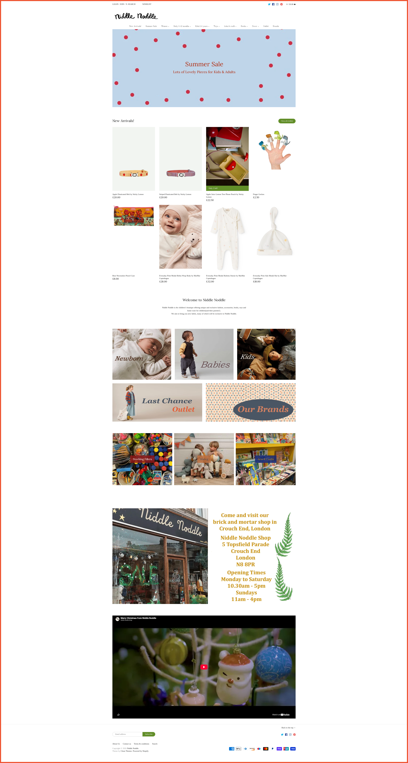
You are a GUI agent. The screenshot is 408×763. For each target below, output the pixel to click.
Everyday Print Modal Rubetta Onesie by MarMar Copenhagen (225, 277)
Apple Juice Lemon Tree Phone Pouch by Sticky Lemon (225, 195)
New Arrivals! (123, 120)
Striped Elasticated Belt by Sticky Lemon (175, 194)
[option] (204, 68)
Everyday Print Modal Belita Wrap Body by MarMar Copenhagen (179, 277)
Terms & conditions (141, 744)
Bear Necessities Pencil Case (123, 276)
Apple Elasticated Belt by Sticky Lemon (128, 194)
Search (154, 744)
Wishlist (146, 4)
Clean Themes (126, 751)
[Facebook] (273, 4)
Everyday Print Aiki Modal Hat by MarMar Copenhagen (270, 277)
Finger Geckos (258, 194)
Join (122, 4)
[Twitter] (269, 4)
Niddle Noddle (132, 748)
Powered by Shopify (141, 751)
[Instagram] (277, 4)
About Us (116, 744)
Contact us (127, 744)
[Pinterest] (281, 4)
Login (115, 4)
